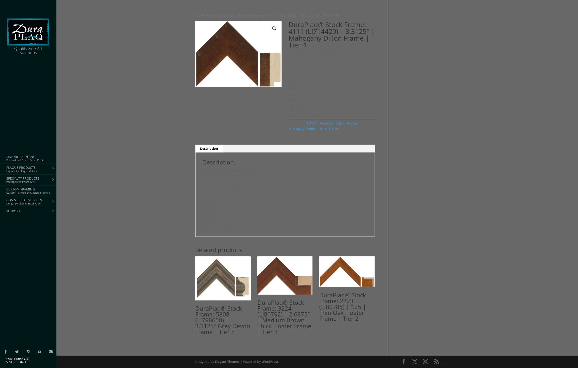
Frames (211, 15)
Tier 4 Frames (328, 129)
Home (199, 15)
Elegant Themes (227, 361)
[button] (274, 28)
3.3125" (223, 15)
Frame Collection (332, 123)
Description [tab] (209, 148)
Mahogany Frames (302, 129)
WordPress (270, 361)
